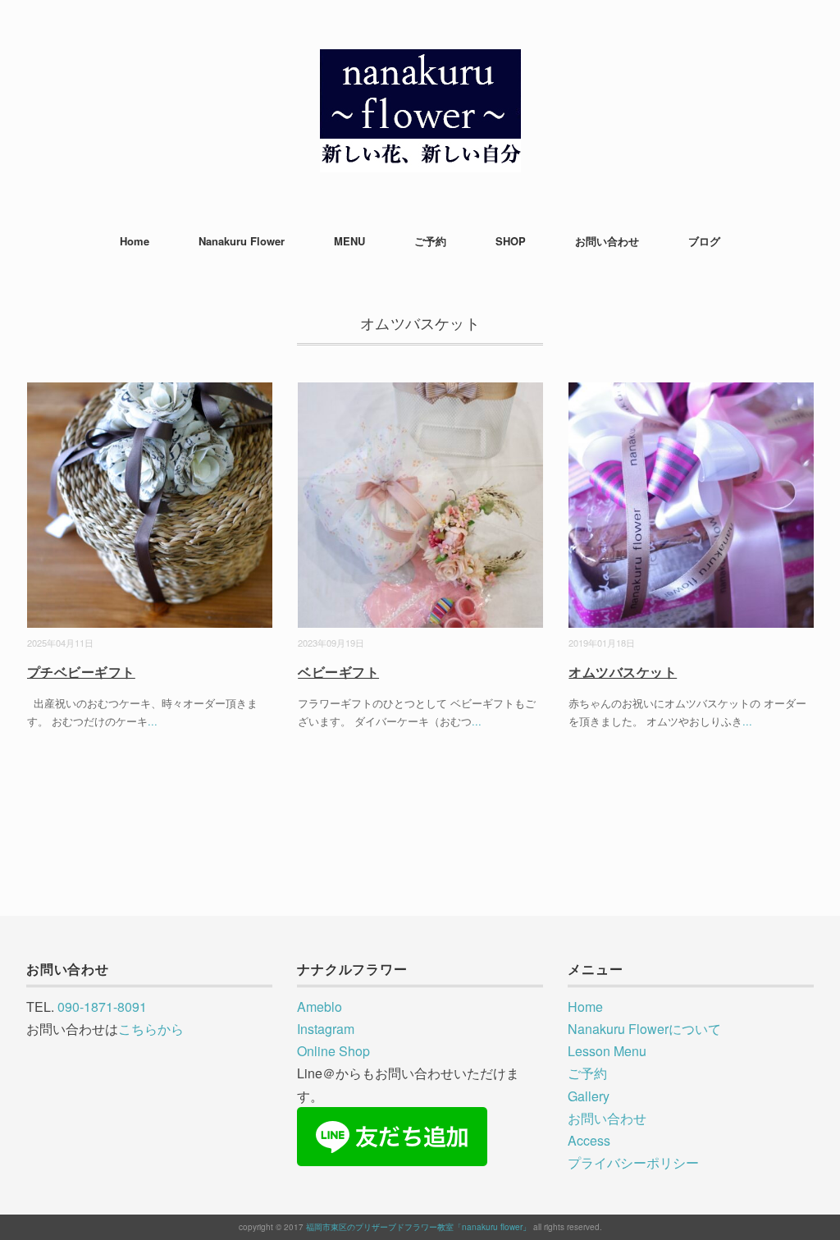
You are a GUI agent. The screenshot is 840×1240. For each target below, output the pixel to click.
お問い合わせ (607, 241)
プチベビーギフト (81, 671)
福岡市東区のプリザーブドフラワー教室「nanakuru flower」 (418, 1227)
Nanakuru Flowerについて (644, 1028)
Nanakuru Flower (242, 241)
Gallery (588, 1096)
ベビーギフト (338, 671)
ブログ (704, 241)
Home (134, 241)
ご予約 (430, 241)
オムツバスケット (622, 671)
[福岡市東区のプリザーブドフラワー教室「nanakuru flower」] (420, 61)
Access (589, 1140)
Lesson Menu (607, 1050)
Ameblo (319, 1006)
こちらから (151, 1028)
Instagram (325, 1028)
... (153, 721)
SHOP (510, 241)
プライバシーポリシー (633, 1162)
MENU (349, 241)
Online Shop (333, 1050)
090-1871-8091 (102, 1006)
